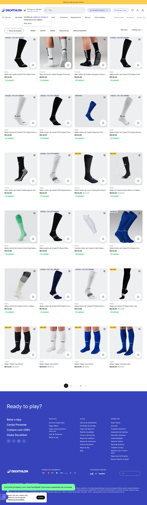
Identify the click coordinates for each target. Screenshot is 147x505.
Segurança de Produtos (119, 456)
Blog (81, 451)
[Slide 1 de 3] (126, 168)
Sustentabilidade (117, 438)
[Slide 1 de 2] (21, 342)
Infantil (52, 17)
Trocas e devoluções (87, 435)
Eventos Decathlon (86, 444)
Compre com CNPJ (18, 429)
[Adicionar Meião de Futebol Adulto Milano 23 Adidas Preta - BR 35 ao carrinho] (138, 180)
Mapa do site (84, 447)
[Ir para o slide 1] (18, 67)
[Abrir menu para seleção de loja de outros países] (129, 473)
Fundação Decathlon (118, 429)
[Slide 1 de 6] (126, 53)
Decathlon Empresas (118, 435)
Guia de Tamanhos (55, 434)
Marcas (87, 17)
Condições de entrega (88, 426)
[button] (38, 487)
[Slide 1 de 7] (56, 111)
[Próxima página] (86, 386)
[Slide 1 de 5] (126, 111)
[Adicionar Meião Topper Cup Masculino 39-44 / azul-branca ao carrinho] (138, 354)
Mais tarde (28, 23)
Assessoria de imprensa (119, 432)
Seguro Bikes (53, 426)
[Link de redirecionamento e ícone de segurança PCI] (96, 474)
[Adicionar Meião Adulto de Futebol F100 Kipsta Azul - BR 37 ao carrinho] (138, 238)
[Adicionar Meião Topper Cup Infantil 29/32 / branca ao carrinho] (68, 354)
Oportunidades (99, 17)
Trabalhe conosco (117, 447)
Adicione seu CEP (32, 11)
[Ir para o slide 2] (21, 67)
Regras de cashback (87, 438)
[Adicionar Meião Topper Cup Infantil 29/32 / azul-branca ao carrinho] (103, 354)
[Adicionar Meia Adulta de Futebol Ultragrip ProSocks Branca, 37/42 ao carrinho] (68, 65)
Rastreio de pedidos (87, 432)
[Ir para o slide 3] (23, 67)
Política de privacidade (15, 483)
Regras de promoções (87, 441)
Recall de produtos (117, 444)
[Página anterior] (61, 386)
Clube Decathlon (119, 17)
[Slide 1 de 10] (126, 284)
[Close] (75, 484)
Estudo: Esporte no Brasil (120, 459)
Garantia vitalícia (117, 441)
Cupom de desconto (87, 429)
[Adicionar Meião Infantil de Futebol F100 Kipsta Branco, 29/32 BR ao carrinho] (33, 123)
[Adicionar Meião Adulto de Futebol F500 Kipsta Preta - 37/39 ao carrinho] (68, 123)
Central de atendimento (88, 423)
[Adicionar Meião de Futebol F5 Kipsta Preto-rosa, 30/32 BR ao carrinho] (138, 296)
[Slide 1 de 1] (91, 226)
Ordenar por (136, 30)
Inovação (114, 426)
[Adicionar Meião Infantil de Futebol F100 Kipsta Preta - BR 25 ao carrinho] (33, 65)
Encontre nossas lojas (56, 423)
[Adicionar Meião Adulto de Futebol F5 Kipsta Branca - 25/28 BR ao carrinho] (103, 296)
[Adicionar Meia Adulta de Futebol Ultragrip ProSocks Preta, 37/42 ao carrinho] (103, 65)
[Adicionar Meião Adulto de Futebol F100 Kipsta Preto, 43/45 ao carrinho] (138, 65)
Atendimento (131, 17)
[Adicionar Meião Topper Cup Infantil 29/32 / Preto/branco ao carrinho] (33, 354)
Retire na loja (53, 437)
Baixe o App (14, 419)
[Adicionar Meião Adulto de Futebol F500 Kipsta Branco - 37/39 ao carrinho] (68, 180)
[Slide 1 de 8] (21, 53)
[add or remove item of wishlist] (34, 39)
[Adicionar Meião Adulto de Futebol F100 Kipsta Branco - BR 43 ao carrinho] (138, 123)
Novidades (19, 17)
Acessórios (64, 17)
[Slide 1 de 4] (56, 53)
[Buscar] (46, 10)
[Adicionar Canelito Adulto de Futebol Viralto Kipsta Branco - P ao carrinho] (103, 238)
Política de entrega (32, 483)
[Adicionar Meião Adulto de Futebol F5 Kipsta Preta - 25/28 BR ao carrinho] (68, 238)
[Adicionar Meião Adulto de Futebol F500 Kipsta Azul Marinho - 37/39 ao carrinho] (68, 296)
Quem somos (115, 423)
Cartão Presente (17, 424)
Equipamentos (76, 17)
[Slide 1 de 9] (91, 111)
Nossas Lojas (141, 17)
